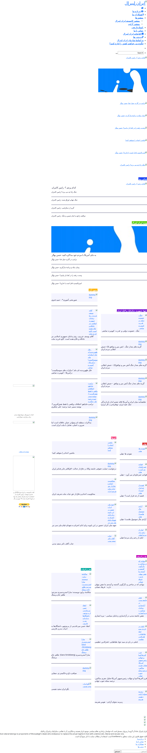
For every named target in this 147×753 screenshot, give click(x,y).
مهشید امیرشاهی (24, 452)
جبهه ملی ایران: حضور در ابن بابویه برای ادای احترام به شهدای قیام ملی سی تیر (84, 525)
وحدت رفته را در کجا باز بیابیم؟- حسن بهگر (119, 133)
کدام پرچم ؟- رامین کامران (112, 63)
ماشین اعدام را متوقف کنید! (113, 146)
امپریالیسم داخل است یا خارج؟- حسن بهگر (119, 158)
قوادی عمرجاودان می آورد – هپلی (133, 474)
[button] (136, 720)
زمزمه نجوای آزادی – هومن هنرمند (109, 702)
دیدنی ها (141, 747)
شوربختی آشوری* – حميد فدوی (64, 300)
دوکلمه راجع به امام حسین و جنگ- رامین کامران (68, 216)
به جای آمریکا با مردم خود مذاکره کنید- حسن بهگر (122, 96)
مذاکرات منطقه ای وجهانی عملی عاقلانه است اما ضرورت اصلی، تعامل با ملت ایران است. (71, 423)
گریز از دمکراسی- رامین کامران (62, 208)
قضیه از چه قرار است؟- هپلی (132, 495)
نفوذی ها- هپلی (126, 453)
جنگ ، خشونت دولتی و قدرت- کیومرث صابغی (120, 331)
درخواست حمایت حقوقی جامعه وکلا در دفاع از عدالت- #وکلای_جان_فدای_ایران (84, 468)
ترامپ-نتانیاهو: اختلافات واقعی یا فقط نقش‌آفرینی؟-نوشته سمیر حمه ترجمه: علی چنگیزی (72, 405)
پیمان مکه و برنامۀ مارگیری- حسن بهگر (118, 121)
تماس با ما (140, 741)
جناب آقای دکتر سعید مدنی (63, 543)
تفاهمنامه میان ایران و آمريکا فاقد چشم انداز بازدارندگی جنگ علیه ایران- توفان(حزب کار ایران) (123, 403)
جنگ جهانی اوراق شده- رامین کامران (64, 200)
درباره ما (140, 739)
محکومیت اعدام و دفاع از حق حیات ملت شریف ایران (73, 494)
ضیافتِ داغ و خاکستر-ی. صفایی (64, 673)
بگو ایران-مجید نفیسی (60, 689)
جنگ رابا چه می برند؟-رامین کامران (116, 170)
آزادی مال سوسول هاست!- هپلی (133, 519)
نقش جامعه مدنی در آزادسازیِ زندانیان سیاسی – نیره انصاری (119, 615)
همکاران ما (140, 744)
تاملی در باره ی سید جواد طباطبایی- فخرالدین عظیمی (116, 642)
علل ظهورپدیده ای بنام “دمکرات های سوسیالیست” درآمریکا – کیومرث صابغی (72, 371)
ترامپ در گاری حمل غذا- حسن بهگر (116, 109)
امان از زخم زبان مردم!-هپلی (131, 537)
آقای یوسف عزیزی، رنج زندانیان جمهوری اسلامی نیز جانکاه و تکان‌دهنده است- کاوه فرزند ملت (72, 337)
